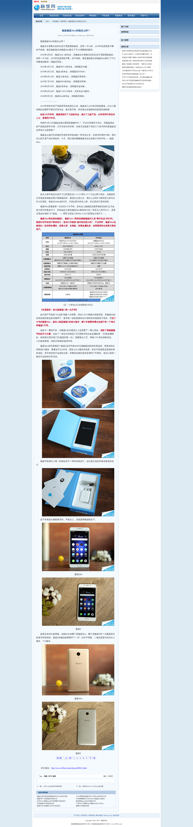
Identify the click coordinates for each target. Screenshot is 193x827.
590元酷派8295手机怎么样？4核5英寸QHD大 (137, 71)
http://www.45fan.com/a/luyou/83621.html (69, 768)
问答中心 (144, 15)
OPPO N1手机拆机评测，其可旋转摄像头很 (137, 77)
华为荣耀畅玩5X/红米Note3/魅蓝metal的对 (90, 799)
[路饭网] (55, 8)
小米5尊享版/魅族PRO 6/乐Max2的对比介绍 (91, 796)
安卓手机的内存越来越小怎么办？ (134, 74)
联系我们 (84, 815)
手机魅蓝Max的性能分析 (45, 803)
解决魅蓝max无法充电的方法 (86, 801)
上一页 (68, 758)
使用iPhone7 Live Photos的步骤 (92, 786)
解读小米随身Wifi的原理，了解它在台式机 (137, 64)
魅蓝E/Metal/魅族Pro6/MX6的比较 (48, 806)
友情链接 (91, 815)
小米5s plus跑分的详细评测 (52, 786)
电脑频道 (118, 15)
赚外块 (36, 2)
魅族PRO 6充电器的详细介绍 (47, 799)
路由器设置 (54, 15)
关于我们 (77, 815)
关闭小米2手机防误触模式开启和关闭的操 (136, 80)
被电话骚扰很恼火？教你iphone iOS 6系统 (136, 67)
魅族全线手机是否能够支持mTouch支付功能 (52, 796)
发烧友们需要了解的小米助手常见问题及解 (137, 57)
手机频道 (105, 15)
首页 (41, 15)
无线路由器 (67, 15)
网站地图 (99, 815)
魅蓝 (54, 776)
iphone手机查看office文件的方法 (133, 84)
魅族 (45, 776)
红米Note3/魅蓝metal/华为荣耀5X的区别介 (51, 801)
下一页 (92, 758)
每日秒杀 (44, 2)
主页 (47, 21)
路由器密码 (80, 15)
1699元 (50, 776)
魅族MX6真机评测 (82, 806)
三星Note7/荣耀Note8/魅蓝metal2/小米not (89, 803)
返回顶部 (116, 815)
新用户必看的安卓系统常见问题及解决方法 (137, 51)
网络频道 (92, 15)
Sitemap (105, 815)
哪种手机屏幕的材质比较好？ (132, 87)
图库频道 (131, 15)
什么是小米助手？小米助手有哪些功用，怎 (137, 54)
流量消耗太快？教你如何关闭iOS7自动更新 (137, 61)
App (110, 815)
